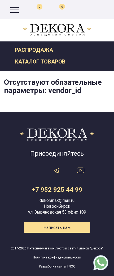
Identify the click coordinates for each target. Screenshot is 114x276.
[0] (57, 10)
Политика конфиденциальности (57, 257)
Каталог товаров (40, 61)
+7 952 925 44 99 (57, 190)
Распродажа (34, 50)
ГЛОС (71, 266)
